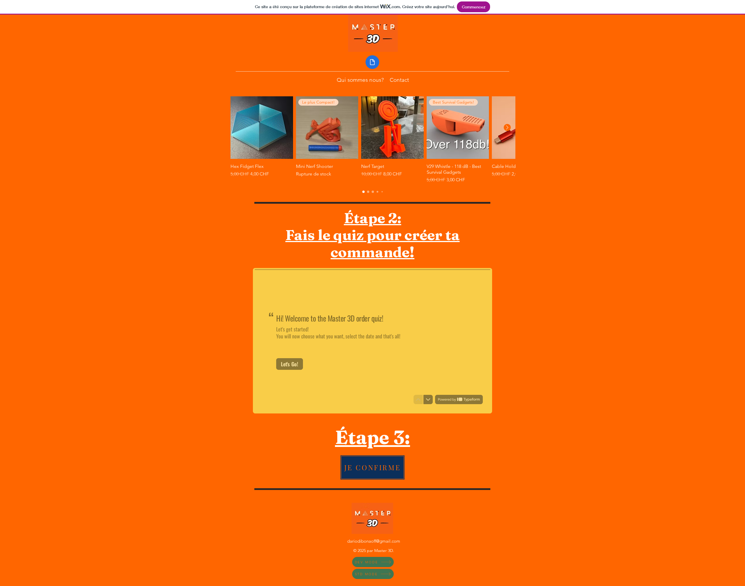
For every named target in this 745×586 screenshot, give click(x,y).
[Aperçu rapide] (261, 127)
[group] (372, 140)
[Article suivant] (507, 127)
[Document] (372, 62)
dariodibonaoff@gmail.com (373, 541)
